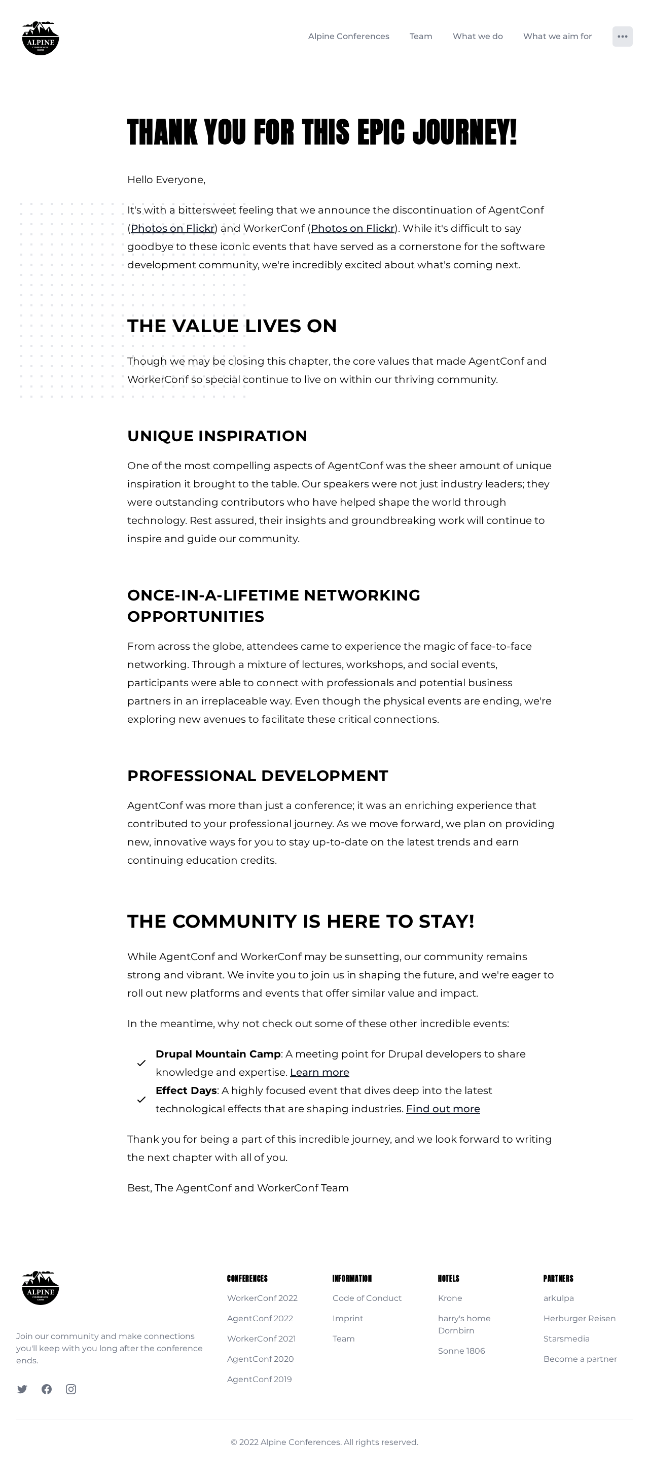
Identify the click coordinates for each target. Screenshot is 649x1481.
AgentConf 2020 (260, 1359)
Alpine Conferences (348, 36)
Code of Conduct (367, 1298)
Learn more (319, 1072)
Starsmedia (567, 1339)
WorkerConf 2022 (262, 1298)
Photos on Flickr (172, 228)
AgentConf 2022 (260, 1318)
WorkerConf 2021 (261, 1339)
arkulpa (559, 1298)
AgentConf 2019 (259, 1379)
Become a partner (580, 1359)
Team (421, 36)
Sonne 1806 (461, 1351)
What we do (478, 36)
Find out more (443, 1109)
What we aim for (557, 36)
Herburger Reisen (580, 1318)
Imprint (348, 1318)
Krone (450, 1298)
